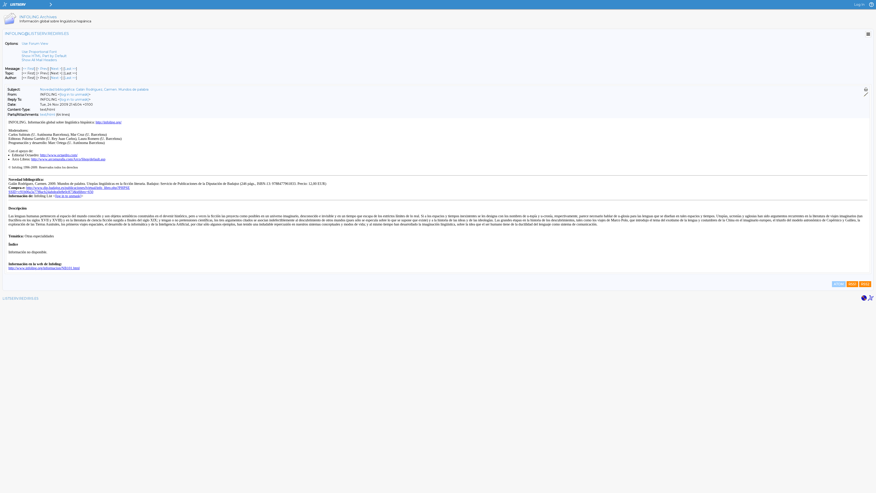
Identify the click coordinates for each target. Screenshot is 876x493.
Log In (859, 5)
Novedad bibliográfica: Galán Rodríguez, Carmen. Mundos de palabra (94, 89)
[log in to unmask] (74, 94)
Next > (56, 69)
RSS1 (852, 284)
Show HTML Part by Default (44, 56)
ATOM (839, 284)
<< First (28, 69)
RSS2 (865, 284)
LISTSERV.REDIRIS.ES (21, 298)
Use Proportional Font (39, 52)
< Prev (42, 69)
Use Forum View (35, 44)
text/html (47, 115)
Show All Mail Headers (39, 60)
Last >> (70, 69)
